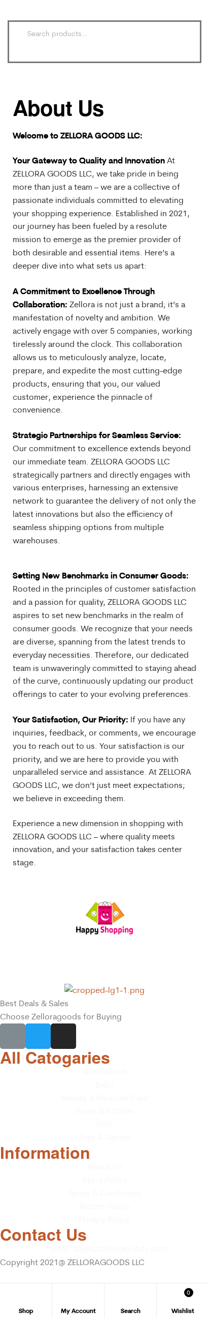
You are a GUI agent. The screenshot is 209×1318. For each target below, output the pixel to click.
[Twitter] (38, 1036)
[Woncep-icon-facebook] (12, 1036)
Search (174, 33)
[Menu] (17, 10)
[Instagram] (63, 1036)
